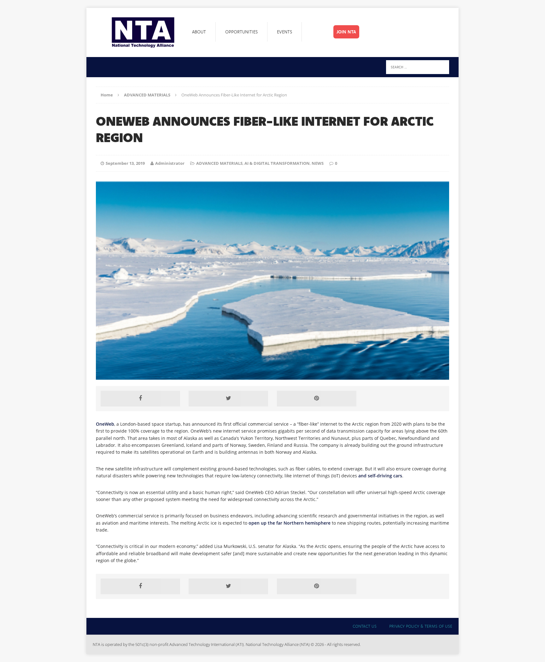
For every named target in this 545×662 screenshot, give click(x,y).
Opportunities (241, 32)
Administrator (170, 163)
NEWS (318, 163)
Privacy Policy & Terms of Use (420, 626)
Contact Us (365, 626)
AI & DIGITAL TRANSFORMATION (277, 163)
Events (284, 32)
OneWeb (105, 424)
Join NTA (346, 32)
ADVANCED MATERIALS (219, 163)
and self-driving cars (380, 476)
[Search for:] (417, 67)
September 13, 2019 (125, 163)
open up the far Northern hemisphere (290, 523)
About (199, 32)
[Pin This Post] (316, 398)
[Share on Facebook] (140, 398)
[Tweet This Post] (228, 398)
